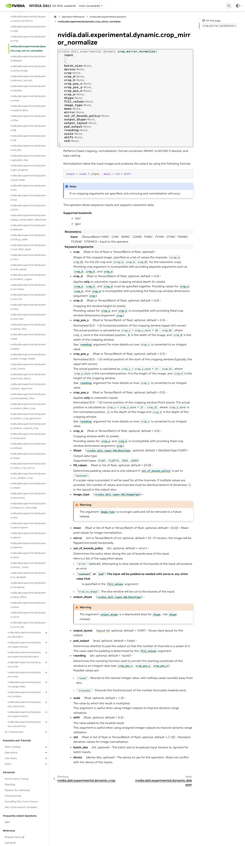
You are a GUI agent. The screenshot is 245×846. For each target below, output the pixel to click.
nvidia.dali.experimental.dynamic (108, 16)
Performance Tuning (16, 778)
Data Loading (12, 747)
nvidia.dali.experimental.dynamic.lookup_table (28, 237)
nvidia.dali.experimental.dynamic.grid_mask (28, 177)
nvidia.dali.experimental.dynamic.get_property (28, 168)
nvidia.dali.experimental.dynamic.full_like (28, 148)
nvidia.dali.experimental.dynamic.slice (28, 515)
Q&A (7, 822)
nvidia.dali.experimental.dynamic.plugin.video (24, 684)
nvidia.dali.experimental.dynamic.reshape (28, 446)
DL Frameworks (14, 731)
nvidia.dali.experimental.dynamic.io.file (24, 664)
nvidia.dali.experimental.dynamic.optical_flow (28, 326)
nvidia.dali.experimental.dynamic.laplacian (28, 227)
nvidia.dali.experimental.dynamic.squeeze (28, 545)
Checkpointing (13, 796)
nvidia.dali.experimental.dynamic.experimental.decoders (24, 654)
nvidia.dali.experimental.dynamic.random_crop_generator (28, 416)
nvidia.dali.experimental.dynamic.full (28, 138)
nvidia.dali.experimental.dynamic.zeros (28, 615)
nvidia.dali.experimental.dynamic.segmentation (24, 714)
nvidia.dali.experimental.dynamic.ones (28, 307)
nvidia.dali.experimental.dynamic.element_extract (28, 78)
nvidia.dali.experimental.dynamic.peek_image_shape (28, 356)
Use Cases (11, 758)
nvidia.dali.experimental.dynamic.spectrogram (28, 525)
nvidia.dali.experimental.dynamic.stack (28, 555)
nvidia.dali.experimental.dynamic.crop (28, 38)
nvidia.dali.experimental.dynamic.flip (28, 128)
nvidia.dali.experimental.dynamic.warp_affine (28, 595)
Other (8, 763)
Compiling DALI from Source (21, 801)
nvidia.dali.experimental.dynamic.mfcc (28, 257)
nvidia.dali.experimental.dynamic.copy (28, 28)
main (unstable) (89, 6)
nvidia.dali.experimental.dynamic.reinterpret (28, 436)
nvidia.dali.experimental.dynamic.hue (28, 197)
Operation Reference (73, 16)
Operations (11, 752)
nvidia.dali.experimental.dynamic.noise (24, 674)
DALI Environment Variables (21, 807)
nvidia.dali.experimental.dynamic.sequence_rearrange (28, 505)
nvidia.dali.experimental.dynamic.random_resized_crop (28, 426)
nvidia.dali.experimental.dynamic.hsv (28, 187)
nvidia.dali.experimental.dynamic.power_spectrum (28, 386)
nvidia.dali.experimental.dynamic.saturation (28, 495)
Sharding (10, 784)
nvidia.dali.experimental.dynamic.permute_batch (28, 376)
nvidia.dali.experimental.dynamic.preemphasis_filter (28, 396)
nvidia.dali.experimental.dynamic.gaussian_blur (28, 158)
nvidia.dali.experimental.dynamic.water (28, 605)
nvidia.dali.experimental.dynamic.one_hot (28, 297)
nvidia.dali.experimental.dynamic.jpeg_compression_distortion (28, 217)
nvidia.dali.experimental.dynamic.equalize (28, 88)
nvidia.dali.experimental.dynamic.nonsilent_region (28, 277)
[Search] (228, 6)
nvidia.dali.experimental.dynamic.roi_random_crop (28, 475)
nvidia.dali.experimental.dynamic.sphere (28, 535)
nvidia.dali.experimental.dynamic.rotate (28, 485)
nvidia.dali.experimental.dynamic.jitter (28, 207)
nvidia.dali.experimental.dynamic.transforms (24, 724)
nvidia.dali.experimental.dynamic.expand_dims (28, 108)
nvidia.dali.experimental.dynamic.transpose (28, 585)
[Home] (55, 17)
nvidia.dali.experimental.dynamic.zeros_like (28, 624)
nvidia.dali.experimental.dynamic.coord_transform (28, 19)
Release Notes (13, 837)
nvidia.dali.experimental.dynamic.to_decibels (28, 575)
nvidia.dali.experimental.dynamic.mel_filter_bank (28, 247)
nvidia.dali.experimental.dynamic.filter (28, 118)
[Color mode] (238, 6)
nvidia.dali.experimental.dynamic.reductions (24, 704)
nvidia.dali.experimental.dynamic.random (24, 694)
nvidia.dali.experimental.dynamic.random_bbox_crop (28, 406)
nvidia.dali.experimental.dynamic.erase (28, 98)
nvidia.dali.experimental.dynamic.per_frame (28, 366)
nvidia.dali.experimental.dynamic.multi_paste (28, 267)
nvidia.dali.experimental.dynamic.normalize (28, 287)
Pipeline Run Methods (17, 790)
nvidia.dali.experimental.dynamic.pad (28, 336)
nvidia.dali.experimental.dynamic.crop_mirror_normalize (28, 48)
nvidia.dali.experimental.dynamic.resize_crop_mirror (28, 466)
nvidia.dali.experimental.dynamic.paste (28, 346)
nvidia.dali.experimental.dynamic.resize (28, 456)
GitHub (9, 842)
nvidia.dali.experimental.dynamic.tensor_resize (28, 565)
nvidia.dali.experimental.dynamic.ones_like (28, 317)
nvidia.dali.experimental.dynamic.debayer (28, 58)
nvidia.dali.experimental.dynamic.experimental (24, 644)
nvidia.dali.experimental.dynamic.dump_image (28, 68)
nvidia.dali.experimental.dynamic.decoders (24, 634)
